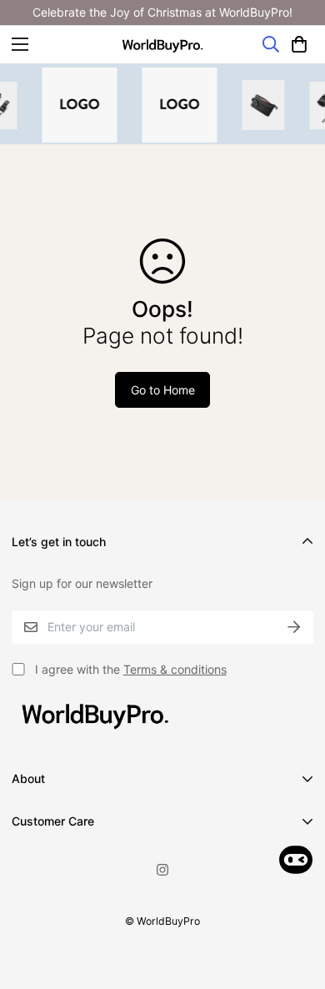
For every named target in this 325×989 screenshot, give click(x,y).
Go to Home (163, 390)
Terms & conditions (175, 669)
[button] (299, 44)
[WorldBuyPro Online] (162, 44)
